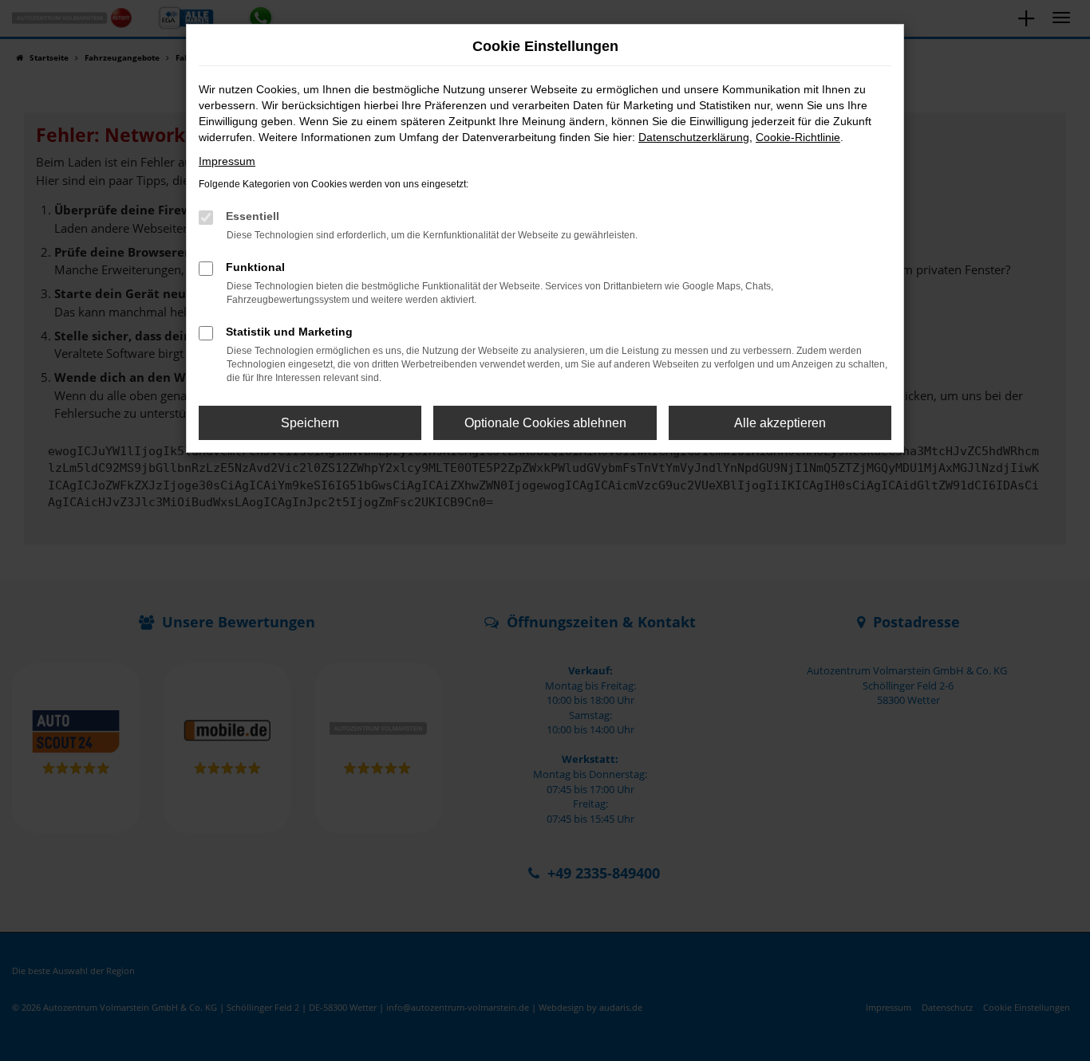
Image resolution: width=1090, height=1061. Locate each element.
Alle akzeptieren (780, 423)
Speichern (310, 423)
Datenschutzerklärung (693, 137)
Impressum (227, 161)
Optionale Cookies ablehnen (545, 423)
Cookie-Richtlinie (798, 137)
